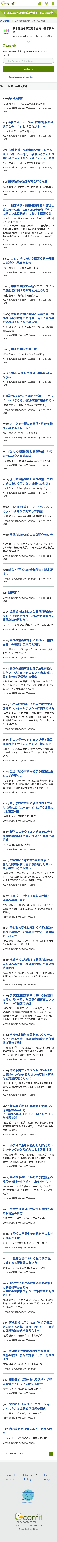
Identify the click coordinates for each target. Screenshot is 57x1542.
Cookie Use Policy (46, 1477)
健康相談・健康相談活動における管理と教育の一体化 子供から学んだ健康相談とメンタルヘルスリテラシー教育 (28, 154)
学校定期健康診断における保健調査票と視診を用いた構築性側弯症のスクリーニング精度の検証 (28, 999)
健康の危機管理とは (24, 349)
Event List (7, 20)
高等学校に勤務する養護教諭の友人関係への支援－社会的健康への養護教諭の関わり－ (28, 964)
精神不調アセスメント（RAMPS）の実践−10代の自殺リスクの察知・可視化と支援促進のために (28, 1074)
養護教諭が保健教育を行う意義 (27, 181)
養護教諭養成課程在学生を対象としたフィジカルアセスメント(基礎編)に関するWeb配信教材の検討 (28, 672)
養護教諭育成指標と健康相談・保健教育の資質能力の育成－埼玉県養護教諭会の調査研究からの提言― (28, 318)
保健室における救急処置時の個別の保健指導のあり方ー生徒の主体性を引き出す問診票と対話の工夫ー (28, 1289)
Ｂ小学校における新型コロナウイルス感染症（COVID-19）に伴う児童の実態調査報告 (28, 807)
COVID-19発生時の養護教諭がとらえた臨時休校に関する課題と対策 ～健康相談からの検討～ (27, 864)
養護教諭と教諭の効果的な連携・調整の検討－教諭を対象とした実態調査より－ (28, 1355)
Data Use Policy (27, 1477)
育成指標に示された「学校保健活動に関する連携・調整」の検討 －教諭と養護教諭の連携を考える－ (28, 1326)
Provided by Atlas (28, 1529)
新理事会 (14, 592)
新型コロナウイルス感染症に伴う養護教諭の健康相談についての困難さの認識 (28, 836)
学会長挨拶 (16, 98)
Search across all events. (21, 77)
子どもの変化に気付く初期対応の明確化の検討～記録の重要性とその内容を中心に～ (28, 931)
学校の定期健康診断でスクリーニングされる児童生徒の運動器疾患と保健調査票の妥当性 (28, 1039)
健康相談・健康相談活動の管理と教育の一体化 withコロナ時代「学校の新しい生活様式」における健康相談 (28, 209)
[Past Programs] (40, 3)
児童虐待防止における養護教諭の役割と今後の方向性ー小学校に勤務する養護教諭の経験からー (28, 615)
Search (11, 45)
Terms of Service (9, 1477)
